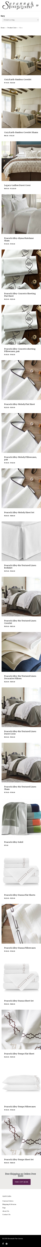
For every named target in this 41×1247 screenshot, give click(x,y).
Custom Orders (7, 1201)
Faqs (4, 1208)
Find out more (21, 1182)
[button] (37, 5)
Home (3, 28)
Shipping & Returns (9, 1204)
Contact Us (6, 1214)
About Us (5, 1211)
